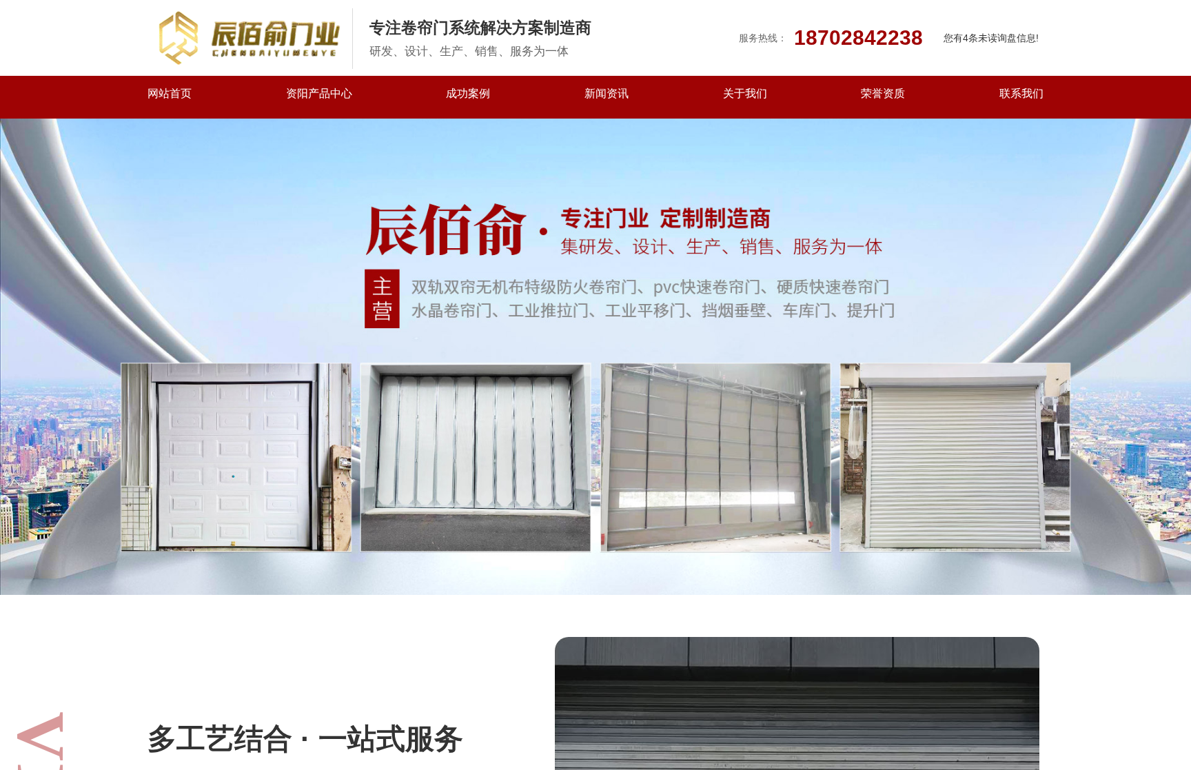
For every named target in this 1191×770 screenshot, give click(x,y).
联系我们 (1021, 93)
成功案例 (468, 93)
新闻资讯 (606, 93)
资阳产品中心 (319, 93)
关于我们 (745, 93)
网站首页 (169, 93)
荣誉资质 (883, 93)
